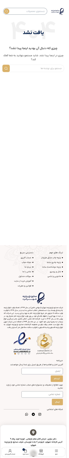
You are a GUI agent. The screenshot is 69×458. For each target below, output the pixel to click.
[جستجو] (6, 11)
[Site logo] (57, 11)
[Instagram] (39, 414)
